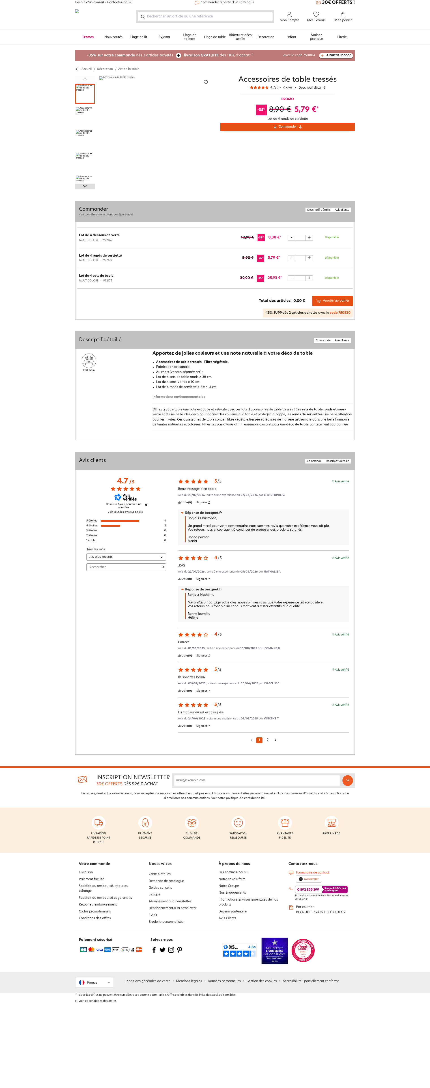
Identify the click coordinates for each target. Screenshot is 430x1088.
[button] (94, 982)
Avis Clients (227, 918)
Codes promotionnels (95, 911)
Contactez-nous (302, 864)
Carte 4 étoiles (160, 874)
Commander (288, 127)
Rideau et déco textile (240, 37)
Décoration (266, 37)
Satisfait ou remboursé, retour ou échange (103, 888)
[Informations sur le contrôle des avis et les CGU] (146, 504)
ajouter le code (338, 55)
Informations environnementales (179, 397)
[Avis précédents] (251, 739)
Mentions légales (189, 981)
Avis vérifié (342, 481)
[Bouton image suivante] (85, 186)
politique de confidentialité (245, 798)
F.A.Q (153, 915)
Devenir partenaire (233, 911)
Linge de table (215, 37)
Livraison (86, 872)
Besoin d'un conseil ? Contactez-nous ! (104, 2)
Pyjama (164, 37)
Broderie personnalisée (166, 922)
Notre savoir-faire (232, 879)
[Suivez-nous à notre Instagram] (171, 952)
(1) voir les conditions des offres (95, 1001)
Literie (342, 37)
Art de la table (128, 69)
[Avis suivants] (275, 740)
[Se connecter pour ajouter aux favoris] (206, 82)
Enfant (291, 37)
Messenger (311, 879)
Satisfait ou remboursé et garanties (105, 898)
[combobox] (205, 16)
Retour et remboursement (98, 904)
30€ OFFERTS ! (338, 2)
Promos (88, 37)
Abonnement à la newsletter (170, 901)
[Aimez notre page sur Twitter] (162, 952)
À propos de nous (234, 864)
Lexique (154, 894)
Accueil (87, 69)
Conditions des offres (95, 918)
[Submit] (142, 16)
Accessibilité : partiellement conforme (311, 981)
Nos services (160, 864)
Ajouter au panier (336, 301)
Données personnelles (224, 981)
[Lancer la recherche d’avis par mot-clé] (163, 567)
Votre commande (94, 864)
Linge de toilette (189, 37)
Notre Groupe (229, 886)
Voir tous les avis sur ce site (125, 512)
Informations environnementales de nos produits (248, 902)
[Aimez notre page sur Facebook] (154, 952)
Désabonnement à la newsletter (172, 908)
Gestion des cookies (262, 981)
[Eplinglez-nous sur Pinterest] (179, 952)
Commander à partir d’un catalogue (227, 2)
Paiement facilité (91, 879)
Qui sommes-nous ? (233, 872)
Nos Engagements (232, 893)
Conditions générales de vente (147, 981)
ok (348, 780)
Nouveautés (113, 37)
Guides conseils (160, 888)
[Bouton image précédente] (85, 79)
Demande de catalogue (166, 881)
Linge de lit (138, 37)
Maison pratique (316, 37)
